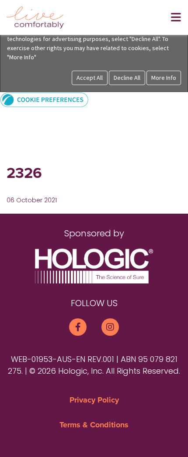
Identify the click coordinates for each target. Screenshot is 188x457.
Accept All (90, 78)
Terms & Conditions (94, 425)
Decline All (127, 78)
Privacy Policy (94, 400)
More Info (163, 78)
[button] (44, 99)
